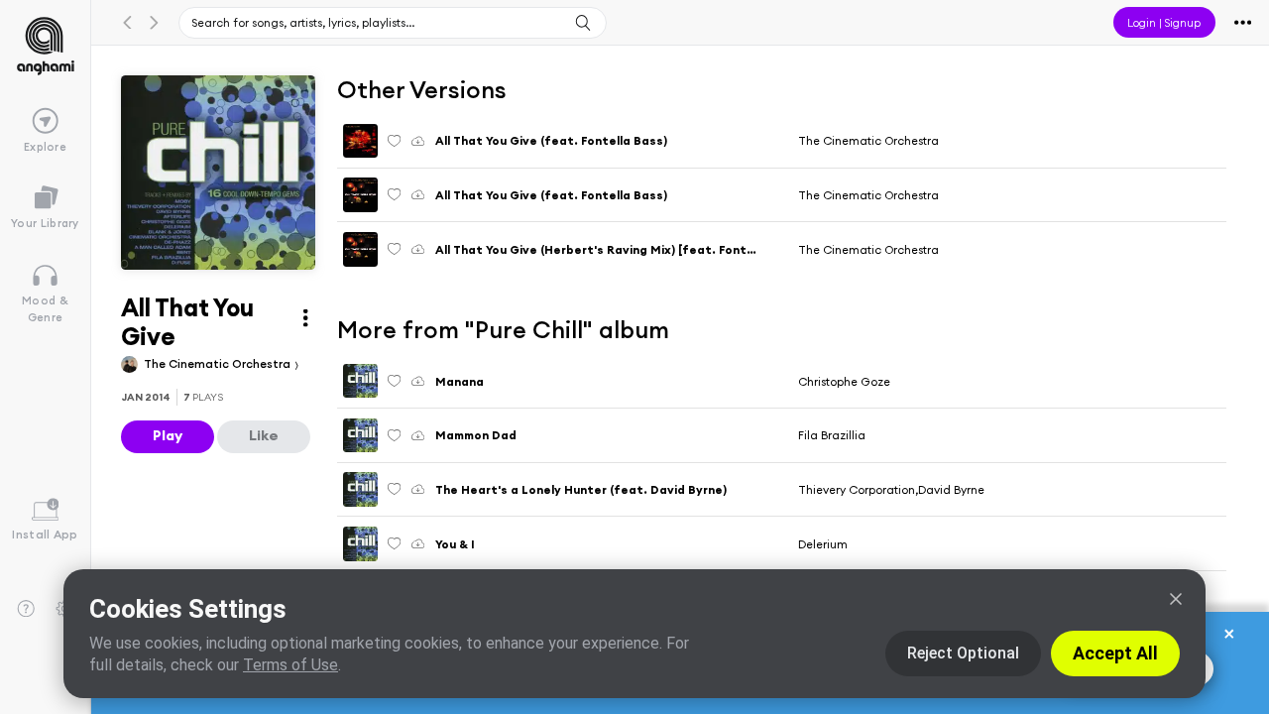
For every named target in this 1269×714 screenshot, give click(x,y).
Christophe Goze (844, 381)
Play (167, 435)
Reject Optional (963, 653)
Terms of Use (290, 664)
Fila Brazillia (831, 434)
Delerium (823, 543)
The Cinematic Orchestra (218, 363)
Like (264, 435)
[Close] (1176, 599)
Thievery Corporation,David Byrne (891, 489)
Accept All (1115, 653)
